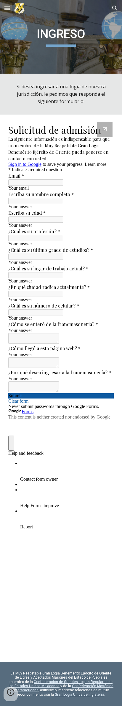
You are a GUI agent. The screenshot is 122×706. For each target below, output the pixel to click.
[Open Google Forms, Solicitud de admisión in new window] (105, 129)
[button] (7, 8)
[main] (61, 36)
